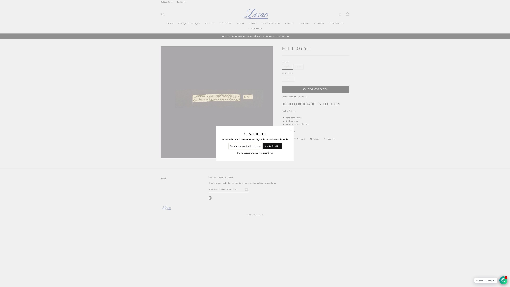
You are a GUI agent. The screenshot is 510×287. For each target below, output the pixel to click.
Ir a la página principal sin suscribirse (255, 152)
